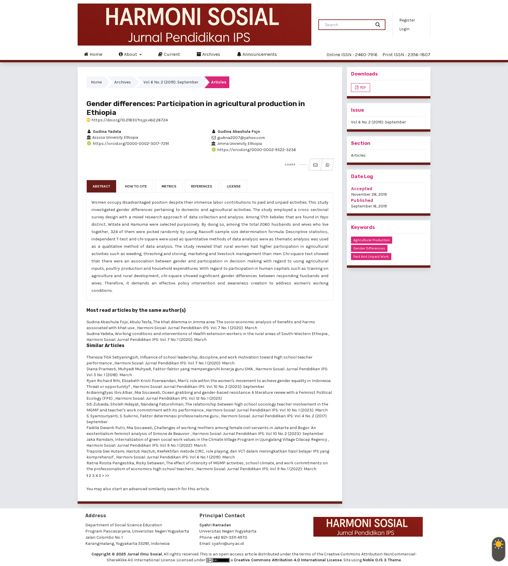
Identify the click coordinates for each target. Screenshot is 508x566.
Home (95, 54)
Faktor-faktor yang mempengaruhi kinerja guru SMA (203, 368)
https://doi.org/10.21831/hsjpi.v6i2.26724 (129, 120)
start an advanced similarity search (146, 488)
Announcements (259, 54)
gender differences (369, 248)
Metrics (169, 186)
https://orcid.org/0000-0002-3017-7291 (130, 143)
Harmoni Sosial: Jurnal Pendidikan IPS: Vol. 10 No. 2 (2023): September (198, 386)
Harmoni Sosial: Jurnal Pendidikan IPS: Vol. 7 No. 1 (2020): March (197, 327)
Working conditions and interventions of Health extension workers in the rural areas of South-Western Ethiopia (221, 333)
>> (107, 475)
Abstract (101, 186)
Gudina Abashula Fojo (238, 131)
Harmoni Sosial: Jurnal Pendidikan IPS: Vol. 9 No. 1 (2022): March (146, 445)
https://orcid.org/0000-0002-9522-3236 (256, 149)
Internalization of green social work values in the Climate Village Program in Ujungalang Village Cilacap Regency (221, 439)
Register (407, 20)
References (201, 186)
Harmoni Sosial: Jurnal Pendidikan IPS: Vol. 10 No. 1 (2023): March (267, 410)
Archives (210, 54)
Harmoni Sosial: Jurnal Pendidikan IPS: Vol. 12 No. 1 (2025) (168, 398)
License (234, 186)
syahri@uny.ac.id (228, 543)
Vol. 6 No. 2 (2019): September (170, 82)
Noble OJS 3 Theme (382, 559)
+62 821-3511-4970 (230, 537)
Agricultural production (371, 240)
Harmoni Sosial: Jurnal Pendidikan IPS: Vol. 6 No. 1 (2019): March (175, 457)
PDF (362, 87)
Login (404, 28)
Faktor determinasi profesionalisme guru (179, 415)
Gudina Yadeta (106, 131)
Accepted (361, 188)
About (130, 54)
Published (362, 200)
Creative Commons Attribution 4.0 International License (288, 559)
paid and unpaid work (371, 256)
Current (171, 54)
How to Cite (136, 186)
